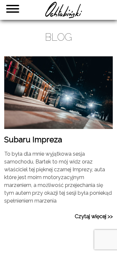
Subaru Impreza (33, 139)
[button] (9, 10)
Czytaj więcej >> (94, 216)
